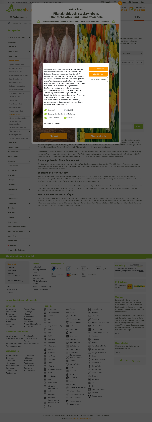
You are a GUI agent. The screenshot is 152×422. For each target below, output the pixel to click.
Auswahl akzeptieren (98, 79)
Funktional (71, 118)
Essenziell (51, 110)
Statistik (70, 110)
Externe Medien (53, 118)
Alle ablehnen (98, 74)
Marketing (71, 114)
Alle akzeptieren (98, 69)
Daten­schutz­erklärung (59, 104)
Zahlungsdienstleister (55, 114)
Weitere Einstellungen (52, 123)
